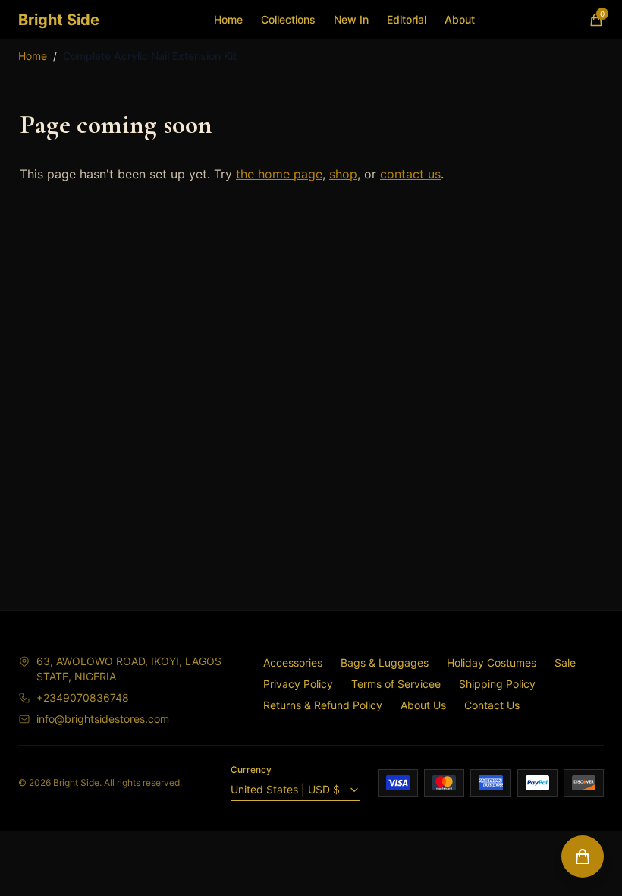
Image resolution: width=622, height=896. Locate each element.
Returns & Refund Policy (322, 705)
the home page (279, 173)
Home (228, 19)
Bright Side (58, 20)
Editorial (406, 19)
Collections (288, 19)
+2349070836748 (82, 697)
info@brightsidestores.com (102, 718)
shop (343, 173)
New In (351, 19)
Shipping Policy (497, 683)
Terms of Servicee (396, 683)
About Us (423, 705)
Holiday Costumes (491, 662)
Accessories (292, 662)
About (460, 19)
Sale (565, 662)
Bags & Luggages (385, 662)
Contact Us (492, 705)
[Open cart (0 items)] (582, 856)
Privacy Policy (298, 683)
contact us (410, 173)
